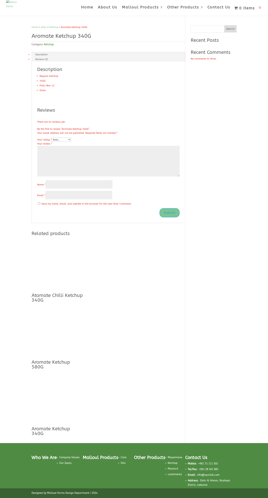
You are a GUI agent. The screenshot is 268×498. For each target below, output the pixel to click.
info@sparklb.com (208, 474)
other (44, 27)
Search (230, 28)
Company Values (69, 457)
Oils (123, 463)
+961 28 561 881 (203, 469)
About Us (107, 7)
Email (41, 195)
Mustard (173, 468)
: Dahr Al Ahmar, (204, 480)
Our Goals (65, 463)
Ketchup (53, 27)
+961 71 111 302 (203, 463)
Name (41, 184)
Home (87, 7)
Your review (44, 143)
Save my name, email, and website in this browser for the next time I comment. (87, 203)
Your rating (44, 139)
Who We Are (44, 457)
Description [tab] (41, 54)
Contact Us (218, 7)
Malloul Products (140, 7)
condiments (175, 474)
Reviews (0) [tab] (41, 59)
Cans (124, 457)
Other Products (183, 7)
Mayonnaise (175, 457)
